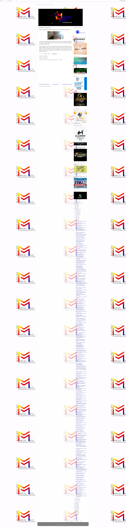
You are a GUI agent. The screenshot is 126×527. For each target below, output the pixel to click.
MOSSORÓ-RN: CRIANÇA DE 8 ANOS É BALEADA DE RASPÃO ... (81, 361)
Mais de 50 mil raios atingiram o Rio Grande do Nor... (81, 486)
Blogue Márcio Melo (45, 5)
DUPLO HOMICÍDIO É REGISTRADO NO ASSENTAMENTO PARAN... (80, 364)
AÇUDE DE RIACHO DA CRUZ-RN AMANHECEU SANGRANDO (81, 260)
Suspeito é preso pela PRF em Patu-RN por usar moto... (80, 348)
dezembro (77, 209)
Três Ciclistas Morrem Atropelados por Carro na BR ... (81, 314)
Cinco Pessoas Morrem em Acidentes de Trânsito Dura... (80, 310)
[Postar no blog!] (53, 53)
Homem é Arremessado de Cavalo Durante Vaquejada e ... (81, 246)
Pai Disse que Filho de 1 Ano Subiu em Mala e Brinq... (81, 457)
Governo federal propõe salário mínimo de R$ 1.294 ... (80, 333)
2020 (76, 503)
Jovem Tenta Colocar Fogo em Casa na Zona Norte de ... (80, 254)
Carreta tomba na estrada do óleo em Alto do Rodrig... (81, 425)
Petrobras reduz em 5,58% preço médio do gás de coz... (81, 419)
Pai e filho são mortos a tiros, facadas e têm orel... (80, 492)
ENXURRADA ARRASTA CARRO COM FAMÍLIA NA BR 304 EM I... (81, 292)
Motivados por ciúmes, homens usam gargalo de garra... (80, 355)
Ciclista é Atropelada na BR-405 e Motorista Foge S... (81, 288)
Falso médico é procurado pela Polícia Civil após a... (80, 429)
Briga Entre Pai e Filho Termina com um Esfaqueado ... (81, 389)
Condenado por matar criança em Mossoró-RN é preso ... (81, 451)
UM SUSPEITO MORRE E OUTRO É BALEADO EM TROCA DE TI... (81, 367)
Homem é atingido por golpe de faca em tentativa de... (81, 433)
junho (77, 217)
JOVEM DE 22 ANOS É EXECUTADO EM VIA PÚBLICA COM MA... (81, 295)
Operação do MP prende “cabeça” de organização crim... (81, 414)
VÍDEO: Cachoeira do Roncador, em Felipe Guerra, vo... (81, 312)
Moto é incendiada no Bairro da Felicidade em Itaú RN (80, 328)
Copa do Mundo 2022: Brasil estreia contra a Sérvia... (81, 496)
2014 (76, 511)
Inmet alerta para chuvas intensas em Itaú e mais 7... (81, 407)
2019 (76, 505)
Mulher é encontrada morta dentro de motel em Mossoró (81, 488)
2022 (76, 208)
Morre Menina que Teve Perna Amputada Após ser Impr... (80, 281)
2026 (76, 203)
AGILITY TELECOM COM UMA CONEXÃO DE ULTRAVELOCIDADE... (80, 343)
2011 (76, 515)
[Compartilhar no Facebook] (55, 53)
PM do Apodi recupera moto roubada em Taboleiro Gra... (80, 405)
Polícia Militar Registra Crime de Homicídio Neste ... (80, 223)
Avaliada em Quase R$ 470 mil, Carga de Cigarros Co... (80, 233)
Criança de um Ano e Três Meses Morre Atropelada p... (81, 391)
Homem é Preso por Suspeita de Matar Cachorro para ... (81, 239)
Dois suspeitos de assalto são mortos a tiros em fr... (80, 477)
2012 (76, 514)
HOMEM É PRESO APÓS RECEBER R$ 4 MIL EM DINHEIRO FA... (81, 435)
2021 (76, 502)
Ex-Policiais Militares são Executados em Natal (79, 244)
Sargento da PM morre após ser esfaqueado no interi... (81, 335)
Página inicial (55, 84)
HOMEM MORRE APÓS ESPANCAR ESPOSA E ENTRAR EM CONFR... (81, 378)
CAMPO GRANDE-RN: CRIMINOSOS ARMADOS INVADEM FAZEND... (80, 346)
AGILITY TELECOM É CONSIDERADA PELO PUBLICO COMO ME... (81, 465)
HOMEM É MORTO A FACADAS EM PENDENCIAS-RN (81, 401)
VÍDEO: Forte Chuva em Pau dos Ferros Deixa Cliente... (81, 265)
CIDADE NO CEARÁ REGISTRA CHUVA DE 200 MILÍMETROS (81, 319)
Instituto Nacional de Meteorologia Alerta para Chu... (81, 272)
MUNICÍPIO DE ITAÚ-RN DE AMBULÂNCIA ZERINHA (80, 307)
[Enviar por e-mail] (52, 53)
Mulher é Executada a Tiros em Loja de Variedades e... (81, 225)
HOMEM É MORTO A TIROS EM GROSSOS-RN (81, 399)
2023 (76, 207)
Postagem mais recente (44, 84)
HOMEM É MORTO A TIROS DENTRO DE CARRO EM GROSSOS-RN (80, 241)
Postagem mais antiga (67, 84)
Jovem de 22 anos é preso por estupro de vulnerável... (80, 484)
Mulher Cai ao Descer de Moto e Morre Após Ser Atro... (81, 395)
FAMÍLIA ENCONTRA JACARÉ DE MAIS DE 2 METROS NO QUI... (81, 250)
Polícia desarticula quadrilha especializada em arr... (80, 437)
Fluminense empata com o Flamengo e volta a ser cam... (81, 479)
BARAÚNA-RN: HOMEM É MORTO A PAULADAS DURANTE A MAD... (81, 469)
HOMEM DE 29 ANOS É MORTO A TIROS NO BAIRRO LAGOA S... (81, 442)
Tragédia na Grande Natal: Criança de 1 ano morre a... (81, 471)
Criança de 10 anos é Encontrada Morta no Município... (81, 252)
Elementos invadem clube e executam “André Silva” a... (80, 475)
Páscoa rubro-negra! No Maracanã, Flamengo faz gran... (81, 323)
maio (76, 218)
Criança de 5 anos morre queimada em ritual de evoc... (81, 290)
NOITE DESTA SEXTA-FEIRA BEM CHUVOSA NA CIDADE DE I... (81, 279)
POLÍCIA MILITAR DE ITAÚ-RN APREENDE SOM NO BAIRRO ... (81, 455)
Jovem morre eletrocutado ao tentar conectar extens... (81, 372)
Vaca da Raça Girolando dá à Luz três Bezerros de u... (81, 393)
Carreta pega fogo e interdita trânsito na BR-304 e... (80, 303)
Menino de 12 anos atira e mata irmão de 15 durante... (80, 427)
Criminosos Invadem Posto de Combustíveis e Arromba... (80, 237)
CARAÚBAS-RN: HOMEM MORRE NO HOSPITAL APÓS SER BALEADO (81, 386)
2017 (76, 507)
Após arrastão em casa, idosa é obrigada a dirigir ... (80, 444)
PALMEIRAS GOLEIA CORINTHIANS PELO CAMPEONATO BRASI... (80, 267)
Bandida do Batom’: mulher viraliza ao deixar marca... (81, 481)
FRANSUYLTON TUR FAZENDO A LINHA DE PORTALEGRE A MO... (81, 409)
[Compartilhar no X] (54, 53)
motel (58, 41)
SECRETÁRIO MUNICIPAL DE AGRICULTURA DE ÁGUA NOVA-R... (81, 230)
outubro (77, 212)
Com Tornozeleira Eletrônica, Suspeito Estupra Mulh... (80, 256)
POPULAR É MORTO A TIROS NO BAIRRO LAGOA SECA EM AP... (81, 235)
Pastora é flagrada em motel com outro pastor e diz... (81, 359)
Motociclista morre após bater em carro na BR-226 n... (81, 321)
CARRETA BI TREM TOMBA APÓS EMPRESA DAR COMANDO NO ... (81, 369)
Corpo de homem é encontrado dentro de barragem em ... (80, 467)
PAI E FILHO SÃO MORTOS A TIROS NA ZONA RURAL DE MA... (80, 285)
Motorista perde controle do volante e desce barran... (81, 374)
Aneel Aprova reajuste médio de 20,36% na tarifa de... (80, 301)
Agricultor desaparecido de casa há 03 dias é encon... (81, 353)
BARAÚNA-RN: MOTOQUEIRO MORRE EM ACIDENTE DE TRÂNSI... (80, 383)
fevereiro (77, 499)
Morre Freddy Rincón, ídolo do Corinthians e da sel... (80, 357)
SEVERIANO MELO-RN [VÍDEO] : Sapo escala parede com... (81, 417)
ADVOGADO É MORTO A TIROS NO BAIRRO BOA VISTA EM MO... (81, 403)
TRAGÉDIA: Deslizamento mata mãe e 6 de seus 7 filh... (80, 473)
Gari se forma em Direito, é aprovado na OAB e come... (80, 431)
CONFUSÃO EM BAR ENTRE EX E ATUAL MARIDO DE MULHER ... (81, 350)
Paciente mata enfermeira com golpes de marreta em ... (80, 381)
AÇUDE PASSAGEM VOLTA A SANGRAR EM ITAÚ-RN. (80, 263)
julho (76, 216)
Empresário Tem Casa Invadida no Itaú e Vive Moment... (81, 305)
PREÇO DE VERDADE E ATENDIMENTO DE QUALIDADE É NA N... (81, 316)
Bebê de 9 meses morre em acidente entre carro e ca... (80, 299)
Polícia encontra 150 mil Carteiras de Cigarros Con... (81, 453)
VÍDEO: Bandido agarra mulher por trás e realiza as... (81, 376)
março (77, 498)
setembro (77, 213)
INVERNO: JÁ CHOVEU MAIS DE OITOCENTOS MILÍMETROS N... (81, 270)
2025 (76, 204)
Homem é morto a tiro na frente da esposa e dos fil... (81, 423)
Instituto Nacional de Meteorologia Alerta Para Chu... (81, 221)
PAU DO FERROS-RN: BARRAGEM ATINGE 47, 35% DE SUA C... (81, 439)
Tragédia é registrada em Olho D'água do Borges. (80, 490)
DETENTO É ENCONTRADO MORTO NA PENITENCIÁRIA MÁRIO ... (80, 340)
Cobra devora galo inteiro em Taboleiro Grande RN (80, 421)
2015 (76, 510)
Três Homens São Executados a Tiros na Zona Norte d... (81, 228)
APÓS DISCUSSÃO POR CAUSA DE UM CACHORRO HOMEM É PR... (81, 283)
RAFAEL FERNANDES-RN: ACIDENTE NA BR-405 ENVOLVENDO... (80, 325)
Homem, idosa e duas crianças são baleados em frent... (81, 397)
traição (65, 42)
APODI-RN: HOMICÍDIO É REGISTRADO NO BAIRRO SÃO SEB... (81, 330)
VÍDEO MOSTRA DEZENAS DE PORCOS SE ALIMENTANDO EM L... (81, 446)
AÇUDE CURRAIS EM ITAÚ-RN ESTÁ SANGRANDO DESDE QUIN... (80, 276)
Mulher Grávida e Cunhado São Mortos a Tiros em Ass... (80, 462)
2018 (76, 506)
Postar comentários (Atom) (46, 86)
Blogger (69, 524)
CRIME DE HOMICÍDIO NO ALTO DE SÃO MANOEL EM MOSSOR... (81, 337)
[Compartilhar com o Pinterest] (56, 53)
